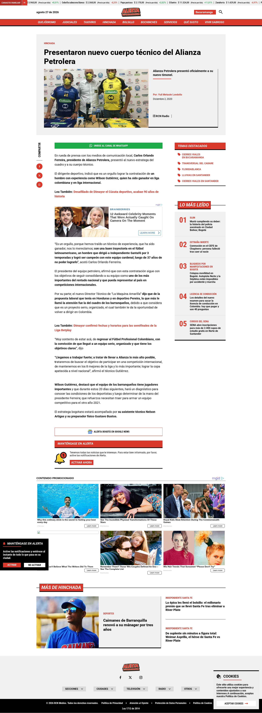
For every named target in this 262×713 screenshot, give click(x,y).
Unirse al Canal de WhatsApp (111, 145)
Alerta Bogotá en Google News (111, 431)
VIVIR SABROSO (214, 22)
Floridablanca (191, 169)
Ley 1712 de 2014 (131, 708)
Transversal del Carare (197, 163)
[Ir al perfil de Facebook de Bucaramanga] (120, 677)
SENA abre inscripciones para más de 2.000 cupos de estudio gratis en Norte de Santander (205, 329)
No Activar (34, 565)
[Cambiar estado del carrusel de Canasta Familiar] (24, 2)
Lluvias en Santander (196, 175)
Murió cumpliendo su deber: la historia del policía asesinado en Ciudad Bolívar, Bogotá (205, 226)
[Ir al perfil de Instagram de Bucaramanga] (140, 677)
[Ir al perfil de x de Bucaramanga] (130, 677)
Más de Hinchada (61, 587)
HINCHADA (109, 22)
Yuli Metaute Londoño (170, 94)
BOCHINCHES (149, 22)
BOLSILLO (128, 22)
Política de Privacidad (112, 703)
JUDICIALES (69, 22)
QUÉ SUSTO (191, 22)
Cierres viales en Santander (200, 181)
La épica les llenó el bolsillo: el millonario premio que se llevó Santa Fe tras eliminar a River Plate (195, 606)
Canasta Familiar (11, 3)
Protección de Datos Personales (170, 703)
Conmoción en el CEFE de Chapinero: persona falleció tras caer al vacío (205, 248)
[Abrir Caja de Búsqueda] (221, 12)
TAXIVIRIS (90, 22)
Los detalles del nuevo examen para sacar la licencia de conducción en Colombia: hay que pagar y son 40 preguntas (204, 303)
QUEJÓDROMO (47, 22)
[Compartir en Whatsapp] (39, 185)
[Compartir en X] (39, 176)
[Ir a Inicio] (131, 12)
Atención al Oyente (139, 703)
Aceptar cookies (234, 703)
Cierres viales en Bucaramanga (193, 156)
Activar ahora (81, 462)
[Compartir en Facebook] (39, 166)
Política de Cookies (235, 696)
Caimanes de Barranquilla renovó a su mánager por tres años (128, 625)
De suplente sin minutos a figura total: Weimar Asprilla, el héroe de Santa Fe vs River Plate (193, 636)
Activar (11, 564)
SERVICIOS (170, 22)
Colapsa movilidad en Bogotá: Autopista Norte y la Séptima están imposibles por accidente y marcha (205, 278)
